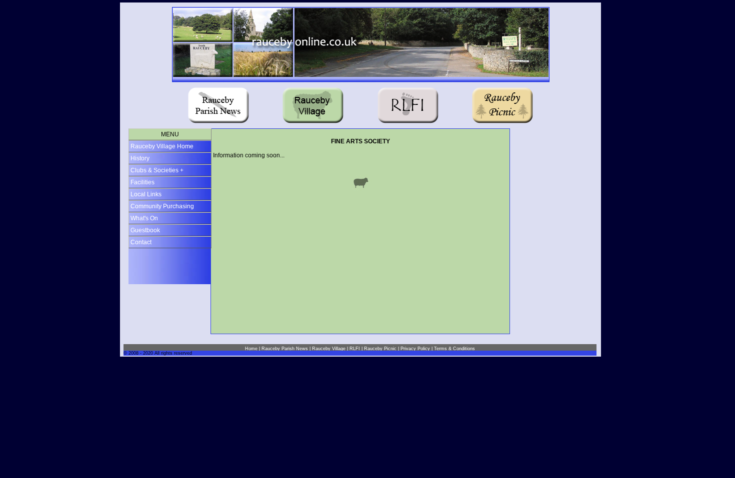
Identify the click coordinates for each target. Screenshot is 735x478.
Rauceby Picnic (380, 348)
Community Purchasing (162, 206)
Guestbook (145, 230)
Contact (141, 242)
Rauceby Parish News (285, 348)
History (140, 158)
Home (251, 348)
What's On (144, 218)
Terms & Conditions (454, 348)
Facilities (142, 182)
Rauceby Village (329, 348)
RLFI (355, 348)
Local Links (146, 194)
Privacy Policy (415, 348)
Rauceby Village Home (162, 146)
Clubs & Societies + (157, 170)
